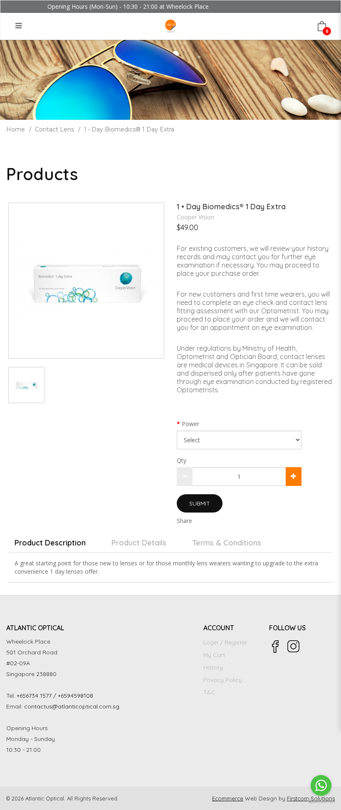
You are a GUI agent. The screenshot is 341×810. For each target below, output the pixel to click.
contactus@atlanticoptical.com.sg (71, 706)
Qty (181, 460)
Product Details (138, 542)
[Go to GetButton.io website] (321, 801)
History (213, 667)
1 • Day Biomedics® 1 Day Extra (129, 129)
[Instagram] (293, 646)
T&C (209, 692)
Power (190, 424)
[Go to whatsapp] (321, 785)
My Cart (214, 655)
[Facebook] (275, 646)
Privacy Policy (222, 680)
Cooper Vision (195, 217)
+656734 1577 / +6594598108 (55, 695)
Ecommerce (227, 798)
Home (15, 129)
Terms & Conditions (226, 542)
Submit (199, 503)
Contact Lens (54, 129)
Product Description (50, 542)
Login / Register (225, 642)
